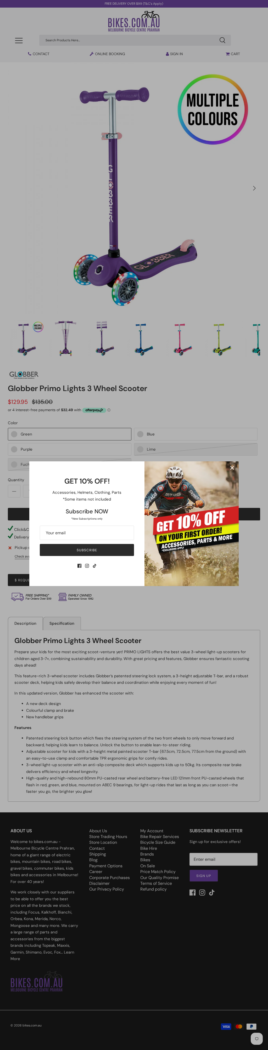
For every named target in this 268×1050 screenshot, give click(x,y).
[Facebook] (79, 566)
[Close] (232, 468)
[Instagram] (87, 566)
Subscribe (87, 550)
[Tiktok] (95, 566)
